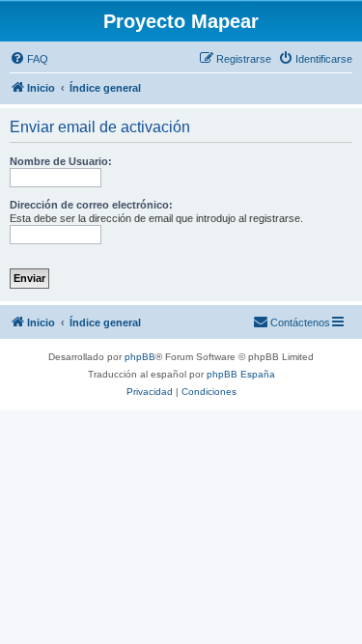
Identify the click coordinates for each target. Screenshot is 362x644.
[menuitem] (29, 58)
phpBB (140, 356)
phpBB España (241, 374)
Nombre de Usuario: (61, 161)
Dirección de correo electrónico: (91, 204)
